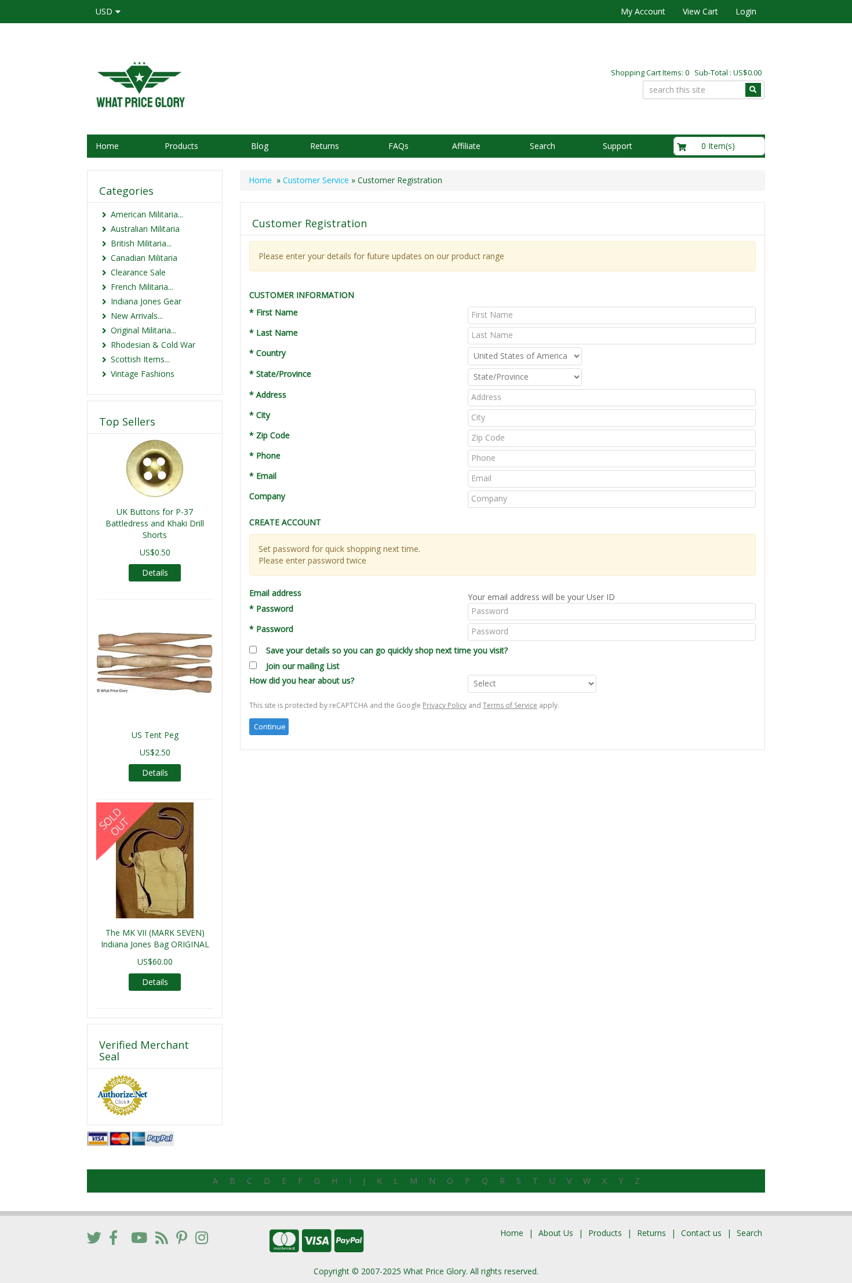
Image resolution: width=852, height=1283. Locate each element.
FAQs (398, 145)
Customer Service (316, 180)
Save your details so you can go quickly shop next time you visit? (387, 650)
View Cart (700, 11)
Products (181, 145)
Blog (259, 145)
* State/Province (280, 373)
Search (542, 145)
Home (107, 145)
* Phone (265, 455)
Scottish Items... (140, 359)
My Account (643, 11)
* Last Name (273, 332)
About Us (555, 1232)
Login (746, 11)
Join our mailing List (298, 665)
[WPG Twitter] (94, 1237)
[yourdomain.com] (251, 83)
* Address (267, 394)
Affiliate (466, 145)
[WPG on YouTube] (139, 1237)
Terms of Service (510, 705)
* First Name (273, 312)
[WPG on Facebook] (113, 1237)
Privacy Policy (445, 705)
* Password (271, 608)
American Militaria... (147, 214)
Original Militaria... (143, 330)
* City (259, 414)
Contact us (701, 1232)
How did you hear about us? (301, 680)
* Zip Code (269, 435)
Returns (324, 145)
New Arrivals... (137, 315)
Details (155, 572)
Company (267, 495)
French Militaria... (142, 286)
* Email (262, 475)
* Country (267, 352)
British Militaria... (141, 243)
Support (617, 145)
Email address (275, 592)
